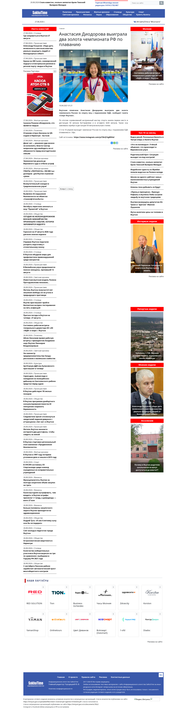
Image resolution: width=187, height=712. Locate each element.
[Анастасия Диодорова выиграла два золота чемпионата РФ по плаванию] (93, 75)
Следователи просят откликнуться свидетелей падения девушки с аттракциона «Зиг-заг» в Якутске (39, 419)
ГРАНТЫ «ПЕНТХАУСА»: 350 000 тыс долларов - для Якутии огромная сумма (38, 173)
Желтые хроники (102, 12)
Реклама (103, 677)
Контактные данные (120, 677)
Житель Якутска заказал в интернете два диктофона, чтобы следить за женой (38, 432)
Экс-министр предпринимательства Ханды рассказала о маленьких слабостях (39, 356)
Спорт (141, 12)
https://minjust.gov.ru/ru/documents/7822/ (83, 704)
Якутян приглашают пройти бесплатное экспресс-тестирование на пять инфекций (39, 305)
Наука (99, 14)
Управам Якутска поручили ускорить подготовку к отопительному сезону (36, 244)
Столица (118, 12)
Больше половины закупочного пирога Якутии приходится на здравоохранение (37, 510)
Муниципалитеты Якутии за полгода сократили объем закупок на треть (39, 482)
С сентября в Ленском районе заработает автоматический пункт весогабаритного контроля (39, 568)
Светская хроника (71, 14)
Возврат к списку (66, 189)
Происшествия (83, 12)
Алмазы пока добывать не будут (145, 187)
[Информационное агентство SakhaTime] (40, 13)
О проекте (73, 677)
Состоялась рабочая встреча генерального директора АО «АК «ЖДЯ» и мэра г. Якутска (38, 328)
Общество (127, 14)
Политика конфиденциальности (60, 689)
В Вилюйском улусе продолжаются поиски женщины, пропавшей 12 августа (39, 270)
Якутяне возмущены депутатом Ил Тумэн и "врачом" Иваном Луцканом (147, 204)
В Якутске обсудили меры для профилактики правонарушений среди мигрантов (38, 257)
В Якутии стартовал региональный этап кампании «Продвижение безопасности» (39, 444)
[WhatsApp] (114, 143)
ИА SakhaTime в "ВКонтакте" (148, 22)
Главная (61, 677)
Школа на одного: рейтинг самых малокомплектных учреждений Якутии (146, 179)
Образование (112, 14)
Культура (130, 12)
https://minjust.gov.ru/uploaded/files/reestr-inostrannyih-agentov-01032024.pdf (52, 702)
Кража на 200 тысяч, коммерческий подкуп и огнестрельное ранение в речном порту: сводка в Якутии (39, 63)
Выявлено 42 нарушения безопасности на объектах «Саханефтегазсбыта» (35, 196)
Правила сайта (88, 677)
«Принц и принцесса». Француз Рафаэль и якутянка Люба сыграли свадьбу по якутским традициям (146, 194)
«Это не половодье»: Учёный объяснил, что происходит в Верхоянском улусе (144, 147)
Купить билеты (143, 14)
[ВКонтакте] (112, 143)
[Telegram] (117, 143)
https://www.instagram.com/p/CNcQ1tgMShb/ (94, 137)
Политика (67, 12)
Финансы (87, 14)
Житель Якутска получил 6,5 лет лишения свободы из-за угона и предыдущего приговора (38, 292)
